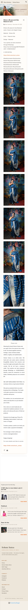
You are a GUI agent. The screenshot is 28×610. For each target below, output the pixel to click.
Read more (24, 501)
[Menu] (2, 2)
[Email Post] (7, 451)
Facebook (4, 578)
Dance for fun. (5, 522)
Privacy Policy (5, 591)
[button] (23, 20)
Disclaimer (4, 593)
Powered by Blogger (15, 603)
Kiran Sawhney (7, 2)
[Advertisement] (14, 469)
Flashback (4, 506)
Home (3, 563)
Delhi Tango (4, 567)
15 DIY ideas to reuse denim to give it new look (11, 488)
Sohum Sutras (16, 2)
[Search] (26, 2)
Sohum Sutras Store (6, 565)
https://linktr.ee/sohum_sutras (13, 445)
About (3, 587)
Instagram (4, 576)
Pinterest (4, 580)
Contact (4, 589)
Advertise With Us (6, 569)
